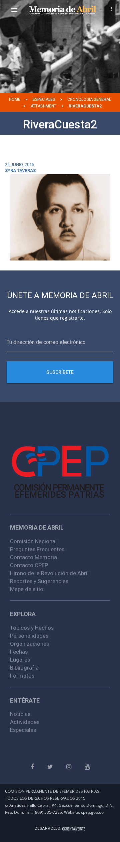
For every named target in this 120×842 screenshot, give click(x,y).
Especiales (44, 99)
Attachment (43, 106)
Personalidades (29, 635)
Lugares (20, 659)
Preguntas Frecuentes (37, 549)
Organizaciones (29, 643)
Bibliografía (24, 667)
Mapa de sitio (26, 589)
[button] (14, 10)
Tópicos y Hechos (32, 627)
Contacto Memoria (33, 557)
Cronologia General (89, 99)
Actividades (24, 722)
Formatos (22, 675)
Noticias (20, 714)
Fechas (19, 651)
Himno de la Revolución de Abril (49, 573)
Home (14, 99)
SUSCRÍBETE (60, 372)
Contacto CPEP (29, 565)
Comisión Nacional (33, 541)
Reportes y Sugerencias (39, 581)
